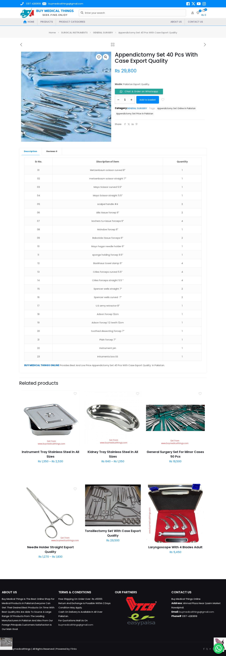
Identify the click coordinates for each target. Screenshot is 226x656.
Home (52, 32)
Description (30, 151)
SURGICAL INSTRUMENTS (74, 32)
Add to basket (147, 99)
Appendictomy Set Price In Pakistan (134, 113)
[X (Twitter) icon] (207, 648)
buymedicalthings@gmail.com (65, 3)
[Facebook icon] (204, 648)
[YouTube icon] (210, 648)
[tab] (30, 151)
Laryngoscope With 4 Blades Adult (175, 547)
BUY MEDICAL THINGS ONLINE (41, 365)
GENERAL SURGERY (103, 32)
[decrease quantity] (118, 100)
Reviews (51, 151)
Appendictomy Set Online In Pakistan (176, 108)
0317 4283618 (33, 3)
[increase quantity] (131, 100)
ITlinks (73, 648)
